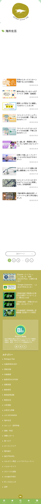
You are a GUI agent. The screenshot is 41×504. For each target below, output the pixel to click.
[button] (37, 365)
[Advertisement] (20, 55)
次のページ (20, 254)
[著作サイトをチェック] (16, 346)
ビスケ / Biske (21, 336)
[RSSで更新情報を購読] (24, 346)
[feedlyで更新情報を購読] (20, 346)
